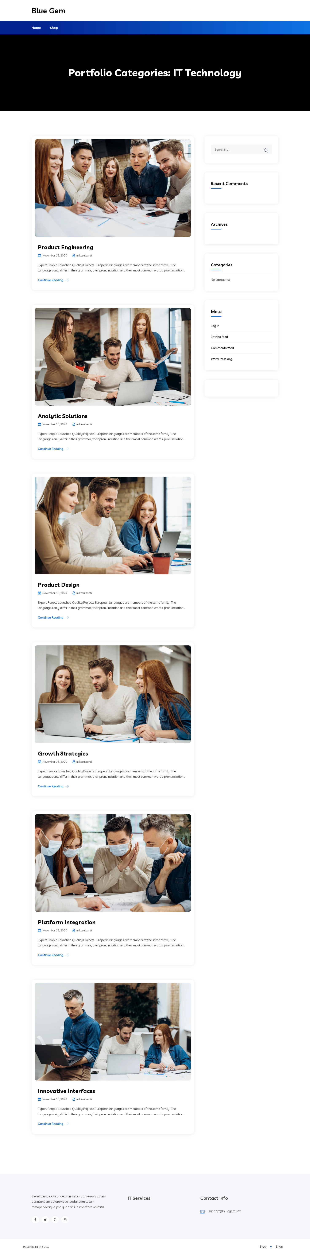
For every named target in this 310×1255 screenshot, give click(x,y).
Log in (215, 326)
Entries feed (219, 337)
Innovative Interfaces (66, 1091)
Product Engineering (65, 247)
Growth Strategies (63, 753)
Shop (54, 28)
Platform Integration (67, 922)
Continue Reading (50, 280)
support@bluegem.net (225, 1211)
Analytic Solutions (63, 416)
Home (36, 28)
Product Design (59, 584)
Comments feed (222, 348)
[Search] (268, 147)
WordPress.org (221, 359)
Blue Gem (48, 10)
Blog (263, 1246)
